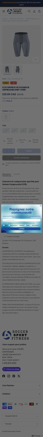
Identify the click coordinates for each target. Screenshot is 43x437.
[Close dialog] (41, 206)
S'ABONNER (21, 228)
